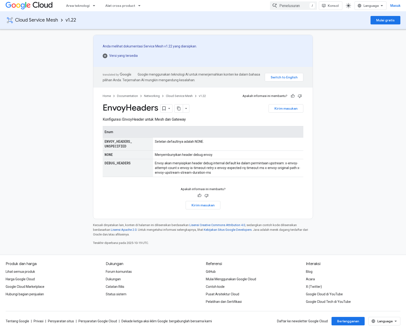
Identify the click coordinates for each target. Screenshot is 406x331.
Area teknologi (78, 6)
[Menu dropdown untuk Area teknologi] (95, 5)
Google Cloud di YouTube (324, 294)
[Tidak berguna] (299, 96)
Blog (309, 271)
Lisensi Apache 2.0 (124, 229)
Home (107, 96)
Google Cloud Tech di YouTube (328, 302)
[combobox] (293, 5)
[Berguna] (292, 96)
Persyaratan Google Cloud (97, 321)
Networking (152, 96)
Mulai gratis (385, 20)
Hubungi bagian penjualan (25, 294)
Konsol (333, 6)
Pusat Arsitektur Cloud (222, 294)
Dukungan (113, 279)
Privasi (38, 321)
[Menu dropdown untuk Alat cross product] (140, 5)
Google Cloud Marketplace (25, 287)
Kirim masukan (285, 108)
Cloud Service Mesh (36, 20)
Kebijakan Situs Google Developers (228, 229)
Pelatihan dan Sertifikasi (224, 302)
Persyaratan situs (61, 321)
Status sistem (116, 294)
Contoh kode (215, 287)
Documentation (127, 96)
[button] (150, 55)
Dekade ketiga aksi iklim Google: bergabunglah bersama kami (166, 321)
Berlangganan (348, 321)
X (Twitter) (314, 287)
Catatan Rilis (115, 287)
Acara (310, 279)
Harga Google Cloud (20, 279)
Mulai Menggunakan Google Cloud (231, 279)
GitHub (211, 271)
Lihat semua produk (20, 271)
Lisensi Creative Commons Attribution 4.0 (217, 225)
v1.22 (71, 20)
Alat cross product (120, 6)
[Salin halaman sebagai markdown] (179, 108)
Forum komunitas (119, 271)
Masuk (395, 6)
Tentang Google (17, 321)
